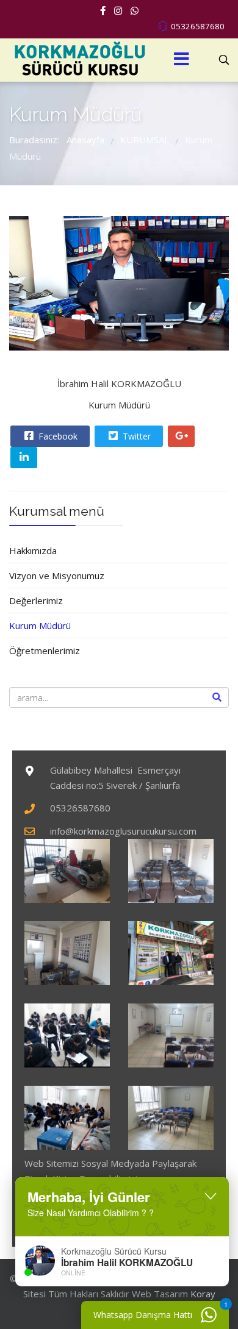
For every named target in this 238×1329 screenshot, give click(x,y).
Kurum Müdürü (40, 625)
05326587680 (198, 26)
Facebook (57, 436)
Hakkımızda (33, 550)
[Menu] (181, 60)
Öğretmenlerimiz (44, 650)
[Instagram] (118, 10)
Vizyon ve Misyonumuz (56, 575)
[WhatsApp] (135, 10)
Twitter (135, 436)
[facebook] (103, 10)
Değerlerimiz (36, 600)
